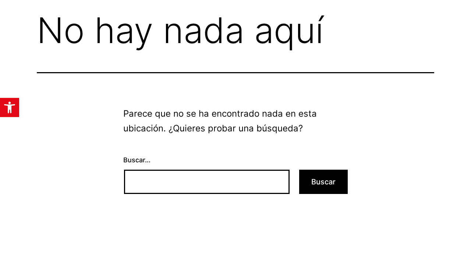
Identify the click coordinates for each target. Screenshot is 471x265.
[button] (9, 107)
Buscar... (136, 160)
